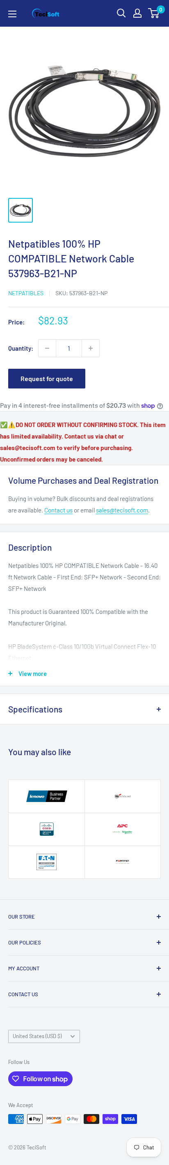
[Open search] (121, 13)
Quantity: (20, 348)
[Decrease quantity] (47, 348)
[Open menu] (12, 14)
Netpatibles (25, 293)
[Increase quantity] (90, 348)
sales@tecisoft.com (122, 510)
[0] (154, 13)
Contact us (58, 510)
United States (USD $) (37, 1036)
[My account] (137, 13)
